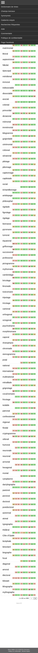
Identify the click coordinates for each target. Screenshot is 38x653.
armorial (6, 462)
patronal (6, 411)
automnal (7, 513)
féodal (5, 428)
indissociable (8, 88)
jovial (5, 360)
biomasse (7, 224)
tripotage (6, 297)
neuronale (7, 450)
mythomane (8, 269)
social (5, 184)
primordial (7, 110)
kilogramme (8, 133)
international (8, 371)
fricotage (6, 399)
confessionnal (9, 416)
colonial (6, 105)
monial (5, 473)
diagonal (6, 564)
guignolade (7, 139)
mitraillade (7, 382)
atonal (5, 518)
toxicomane (8, 292)
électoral (6, 575)
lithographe (7, 586)
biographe (7, 552)
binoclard (7, 547)
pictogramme (8, 263)
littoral (5, 54)
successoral (8, 252)
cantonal (6, 309)
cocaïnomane (9, 394)
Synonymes (6, 16)
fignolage (7, 212)
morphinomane (9, 331)
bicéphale (7, 541)
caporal (6, 337)
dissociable (7, 93)
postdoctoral (8, 507)
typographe (8, 524)
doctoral (6, 501)
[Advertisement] (19, 624)
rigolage (6, 218)
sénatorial (7, 156)
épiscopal (7, 71)
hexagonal (7, 467)
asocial (6, 99)
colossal (6, 150)
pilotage (6, 161)
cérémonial (7, 144)
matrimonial (8, 48)
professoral (8, 258)
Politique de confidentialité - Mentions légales (19, 651)
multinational (8, 377)
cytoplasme (8, 479)
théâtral (6, 530)
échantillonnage (10, 190)
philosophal (8, 201)
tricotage (6, 303)
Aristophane (8, 343)
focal (5, 558)
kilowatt (6, 581)
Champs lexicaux (8, 11)
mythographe (8, 592)
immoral (6, 82)
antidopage (7, 195)
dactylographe (9, 484)
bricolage (7, 280)
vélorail (6, 439)
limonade (7, 286)
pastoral (6, 490)
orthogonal (7, 314)
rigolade (6, 207)
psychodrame (9, 326)
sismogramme (9, 354)
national (6, 365)
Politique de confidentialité (11, 38)
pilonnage (7, 167)
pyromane (7, 229)
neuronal (6, 456)
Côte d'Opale (8, 535)
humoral (6, 445)
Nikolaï (6, 65)
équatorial (7, 241)
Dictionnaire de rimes (9, 7)
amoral (6, 569)
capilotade (7, 178)
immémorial (8, 127)
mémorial (7, 122)
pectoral (6, 496)
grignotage (7, 388)
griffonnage (8, 246)
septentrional (8, 59)
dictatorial (7, 116)
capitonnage (8, 173)
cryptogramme (9, 433)
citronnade (7, 348)
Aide (3, 29)
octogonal (7, 320)
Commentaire (6, 33)
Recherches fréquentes (10, 25)
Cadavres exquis (8, 20)
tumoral (6, 235)
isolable (6, 405)
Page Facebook (7, 42)
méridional (7, 76)
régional (6, 422)
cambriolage (8, 275)
